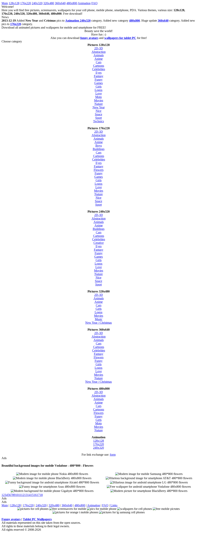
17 (38, 495)
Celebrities (98, 69)
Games (98, 83)
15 (31, 495)
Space (98, 114)
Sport (98, 117)
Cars (98, 62)
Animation (84, 3)
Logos (98, 90)
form (113, 454)
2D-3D (98, 48)
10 (16, 495)
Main (5, 3)
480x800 (71, 3)
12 (22, 495)
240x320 (37, 3)
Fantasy (98, 76)
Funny (99, 79)
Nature (98, 104)
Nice (98, 110)
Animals (98, 55)
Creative (98, 242)
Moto (98, 97)
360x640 (60, 3)
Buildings (98, 149)
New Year (99, 107)
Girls (99, 86)
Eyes (99, 72)
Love (98, 93)
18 (41, 495)
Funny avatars (11, 519)
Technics (98, 121)
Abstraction (99, 51)
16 (35, 495)
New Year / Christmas (98, 322)
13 (25, 495)
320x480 (48, 3)
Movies (98, 100)
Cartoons (98, 65)
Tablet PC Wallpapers (37, 519)
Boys (98, 145)
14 (28, 495)
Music (98, 319)
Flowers (99, 169)
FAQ (94, 3)
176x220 (25, 3)
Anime (98, 58)
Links (113, 505)
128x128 (14, 3)
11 (19, 495)
